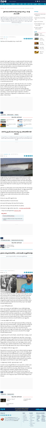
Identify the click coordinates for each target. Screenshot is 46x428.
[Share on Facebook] (24, 38)
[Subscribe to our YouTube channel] (41, 1)
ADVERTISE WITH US (25, 421)
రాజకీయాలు (8, 4)
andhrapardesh (3, 394)
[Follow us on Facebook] (35, 1)
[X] (3, 415)
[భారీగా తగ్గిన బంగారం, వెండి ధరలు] (36, 43)
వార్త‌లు (4, 4)
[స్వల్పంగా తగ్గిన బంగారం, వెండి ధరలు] (36, 48)
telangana (16, 115)
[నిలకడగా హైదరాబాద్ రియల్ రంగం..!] (36, 34)
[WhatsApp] (6, 415)
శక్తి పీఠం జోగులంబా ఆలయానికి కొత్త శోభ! (40, 18)
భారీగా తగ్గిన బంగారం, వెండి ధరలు (42, 43)
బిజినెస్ (28, 4)
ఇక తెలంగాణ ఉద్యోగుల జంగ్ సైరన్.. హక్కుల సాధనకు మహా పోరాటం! (12, 219)
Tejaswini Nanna (6, 154)
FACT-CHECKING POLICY (32, 418)
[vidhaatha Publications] (2, 409)
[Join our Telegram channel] (44, 1)
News (5, 8)
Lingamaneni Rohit (11, 394)
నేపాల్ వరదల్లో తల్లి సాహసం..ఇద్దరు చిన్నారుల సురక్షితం (40, 24)
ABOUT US (24, 416)
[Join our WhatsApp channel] (43, 1)
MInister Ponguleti (10, 115)
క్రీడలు (32, 4)
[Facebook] (1, 415)
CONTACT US (25, 419)
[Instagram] (26, 38)
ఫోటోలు (39, 4)
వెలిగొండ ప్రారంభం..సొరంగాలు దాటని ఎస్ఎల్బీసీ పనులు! (40, 15)
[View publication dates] (17, 154)
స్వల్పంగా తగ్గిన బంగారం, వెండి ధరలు (42, 48)
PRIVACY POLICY (32, 423)
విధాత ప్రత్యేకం (44, 420)
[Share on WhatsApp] (28, 38)
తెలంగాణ (38, 415)
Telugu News (2, 8)
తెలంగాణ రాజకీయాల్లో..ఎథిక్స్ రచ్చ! (8, 216)
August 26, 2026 (17, 211)
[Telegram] (8, 415)
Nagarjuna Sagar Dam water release (17, 240)
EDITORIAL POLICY (31, 416)
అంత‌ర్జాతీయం (13, 4)
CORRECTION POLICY (32, 421)
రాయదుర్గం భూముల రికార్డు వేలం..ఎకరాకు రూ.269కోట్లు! (42, 39)
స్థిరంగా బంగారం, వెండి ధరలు (39, 21)
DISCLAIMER (25, 417)
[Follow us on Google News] (37, 1)
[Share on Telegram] (32, 38)
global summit (3, 115)
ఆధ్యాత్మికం (35, 4)
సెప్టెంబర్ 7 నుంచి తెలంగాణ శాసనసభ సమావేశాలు (39, 28)
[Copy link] (6, 38)
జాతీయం (18, 4)
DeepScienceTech (16, 420)
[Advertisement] (16, 31)
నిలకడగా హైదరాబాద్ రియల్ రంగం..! (42, 34)
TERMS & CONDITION (31, 425)
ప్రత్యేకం (22, 4)
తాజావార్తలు (36, 11)
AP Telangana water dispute (5, 240)
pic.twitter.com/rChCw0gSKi (24, 208)
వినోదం (25, 4)
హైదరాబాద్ (43, 419)
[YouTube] (10, 415)
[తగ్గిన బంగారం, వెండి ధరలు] (36, 52)
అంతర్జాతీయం (44, 416)
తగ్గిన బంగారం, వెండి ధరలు (42, 52)
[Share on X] (30, 38)
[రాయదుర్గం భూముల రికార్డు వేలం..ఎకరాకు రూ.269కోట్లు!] (36, 39)
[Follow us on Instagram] (39, 1)
